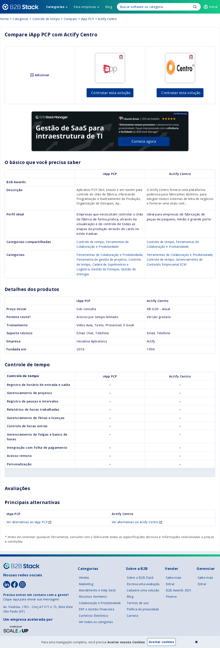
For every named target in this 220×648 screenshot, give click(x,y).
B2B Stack (21, 566)
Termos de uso (138, 603)
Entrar (170, 584)
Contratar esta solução (111, 92)
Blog (108, 7)
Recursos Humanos (93, 596)
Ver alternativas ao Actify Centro (136, 522)
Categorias (55, 7)
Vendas (84, 577)
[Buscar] (159, 7)
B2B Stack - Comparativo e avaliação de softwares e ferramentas (20, 7)
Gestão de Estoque (105, 269)
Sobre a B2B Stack (140, 577)
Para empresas (85, 7)
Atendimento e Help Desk (97, 590)
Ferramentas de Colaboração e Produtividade (109, 255)
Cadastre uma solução (143, 590)
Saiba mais (174, 577)
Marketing (86, 584)
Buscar (195, 7)
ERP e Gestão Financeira (96, 609)
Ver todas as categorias (96, 622)
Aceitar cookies (161, 642)
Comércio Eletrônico (93, 616)
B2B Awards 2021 (179, 590)
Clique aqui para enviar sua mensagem (31, 599)
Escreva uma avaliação (143, 584)
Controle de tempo (90, 242)
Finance (171, 596)
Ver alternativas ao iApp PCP (27, 522)
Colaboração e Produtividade (100, 603)
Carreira (132, 616)
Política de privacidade (143, 609)
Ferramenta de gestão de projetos (101, 259)
